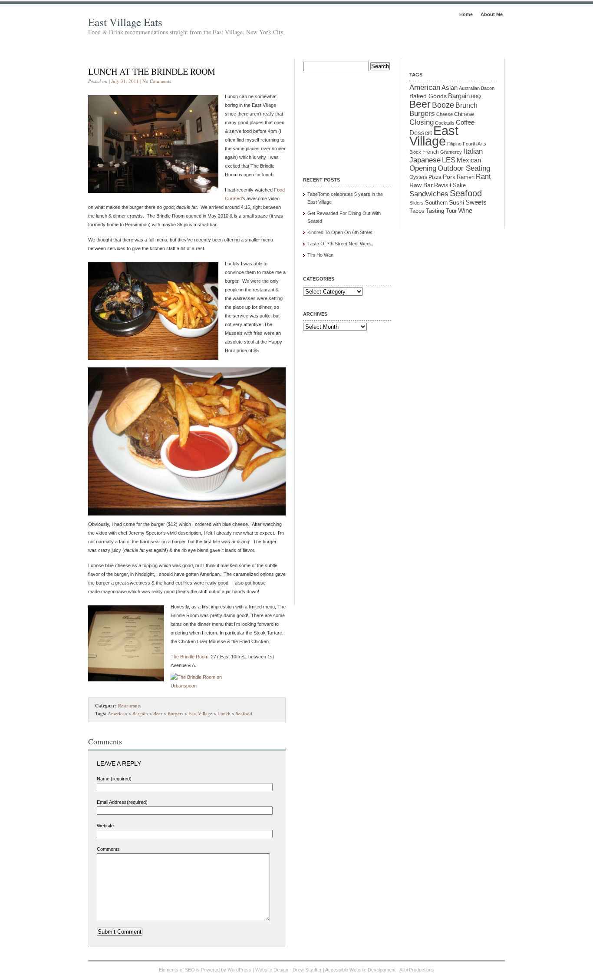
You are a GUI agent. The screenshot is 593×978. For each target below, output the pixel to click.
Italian (473, 151)
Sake (459, 185)
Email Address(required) (122, 802)
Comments (108, 849)
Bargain (140, 713)
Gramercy (451, 152)
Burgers (175, 713)
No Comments (156, 81)
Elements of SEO (177, 969)
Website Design (271, 969)
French (430, 152)
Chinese (464, 114)
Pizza (434, 177)
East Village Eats (125, 22)
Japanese (425, 160)
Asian (449, 87)
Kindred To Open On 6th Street (339, 232)
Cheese (444, 114)
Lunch (224, 713)
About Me (492, 14)
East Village (200, 713)
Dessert (420, 132)
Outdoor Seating (464, 168)
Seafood (244, 713)
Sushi (456, 202)
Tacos (417, 211)
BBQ (476, 96)
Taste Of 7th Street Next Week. (340, 243)
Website (105, 825)
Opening (422, 168)
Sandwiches (428, 193)
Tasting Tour (441, 211)
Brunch (466, 105)
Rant (483, 176)
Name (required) (114, 778)
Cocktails (445, 123)
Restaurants (129, 705)
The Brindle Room (189, 656)
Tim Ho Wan (320, 255)
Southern (436, 203)
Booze (443, 105)
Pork (449, 177)
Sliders (416, 202)
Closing (421, 122)
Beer (157, 713)
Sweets (476, 202)
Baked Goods (428, 96)
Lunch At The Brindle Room (151, 71)
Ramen (465, 177)
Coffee (465, 122)
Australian (469, 88)
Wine (465, 210)
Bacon (487, 88)
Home (466, 14)
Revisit (442, 185)
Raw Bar (421, 185)
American (117, 713)
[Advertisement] (346, 118)
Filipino (454, 143)
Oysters (418, 177)
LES (448, 159)
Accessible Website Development (360, 969)
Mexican (469, 160)
